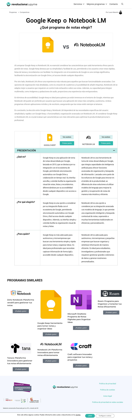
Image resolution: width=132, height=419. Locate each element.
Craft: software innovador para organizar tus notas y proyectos (80, 357)
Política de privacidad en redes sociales (107, 402)
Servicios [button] (78, 4)
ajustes (78, 415)
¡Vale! (90, 416)
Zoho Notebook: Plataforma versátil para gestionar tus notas (20, 303)
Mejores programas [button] (96, 4)
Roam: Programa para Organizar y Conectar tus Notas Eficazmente (110, 304)
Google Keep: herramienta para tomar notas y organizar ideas (49, 326)
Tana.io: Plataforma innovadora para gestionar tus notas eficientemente (19, 361)
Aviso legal (107, 396)
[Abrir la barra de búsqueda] (122, 4)
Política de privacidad (107, 384)
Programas (13, 12)
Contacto (113, 4)
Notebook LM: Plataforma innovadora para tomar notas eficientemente (49, 352)
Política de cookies (107, 390)
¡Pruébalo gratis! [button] (20, 311)
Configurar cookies (105, 416)
